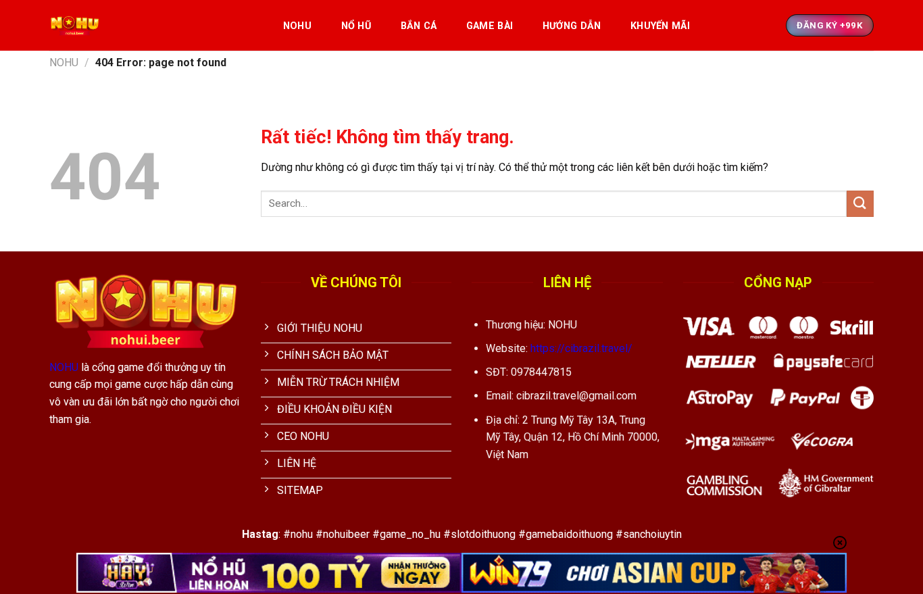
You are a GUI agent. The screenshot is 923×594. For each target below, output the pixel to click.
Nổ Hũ (356, 26)
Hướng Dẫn (572, 26)
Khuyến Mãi (660, 26)
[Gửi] (860, 204)
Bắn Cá (419, 26)
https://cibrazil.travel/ (581, 348)
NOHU (297, 26)
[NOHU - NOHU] (151, 25)
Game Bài (489, 26)
